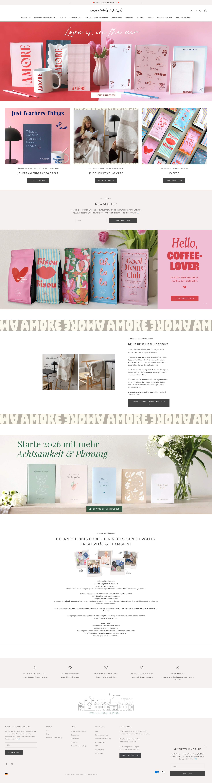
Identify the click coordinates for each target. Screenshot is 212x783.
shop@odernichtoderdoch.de (106, 677)
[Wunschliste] (201, 11)
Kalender (74, 742)
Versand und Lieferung (103, 739)
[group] (106, 61)
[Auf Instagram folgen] (12, 764)
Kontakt (49, 727)
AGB (96, 746)
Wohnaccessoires (164, 17)
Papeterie (129, 17)
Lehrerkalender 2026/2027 (45, 17)
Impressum (99, 753)
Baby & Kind (117, 17)
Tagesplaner (75, 735)
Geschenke (75, 739)
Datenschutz (99, 749)
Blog (47, 734)
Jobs (47, 730)
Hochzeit (140, 17)
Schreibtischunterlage (78, 746)
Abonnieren (14, 752)
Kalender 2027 (75, 17)
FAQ (96, 731)
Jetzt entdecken (38, 180)
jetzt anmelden (122, 220)
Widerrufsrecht (100, 742)
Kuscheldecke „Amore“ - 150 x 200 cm (149, 403)
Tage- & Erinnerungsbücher (96, 17)
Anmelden (187, 773)
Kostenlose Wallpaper (78, 731)
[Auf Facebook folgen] (6, 764)
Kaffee (150, 17)
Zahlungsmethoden (102, 735)
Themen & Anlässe (183, 17)
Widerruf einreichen (130, 755)
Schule (63, 17)
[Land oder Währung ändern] (7, 774)
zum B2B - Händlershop (54, 738)
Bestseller (26, 17)
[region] (106, 61)
